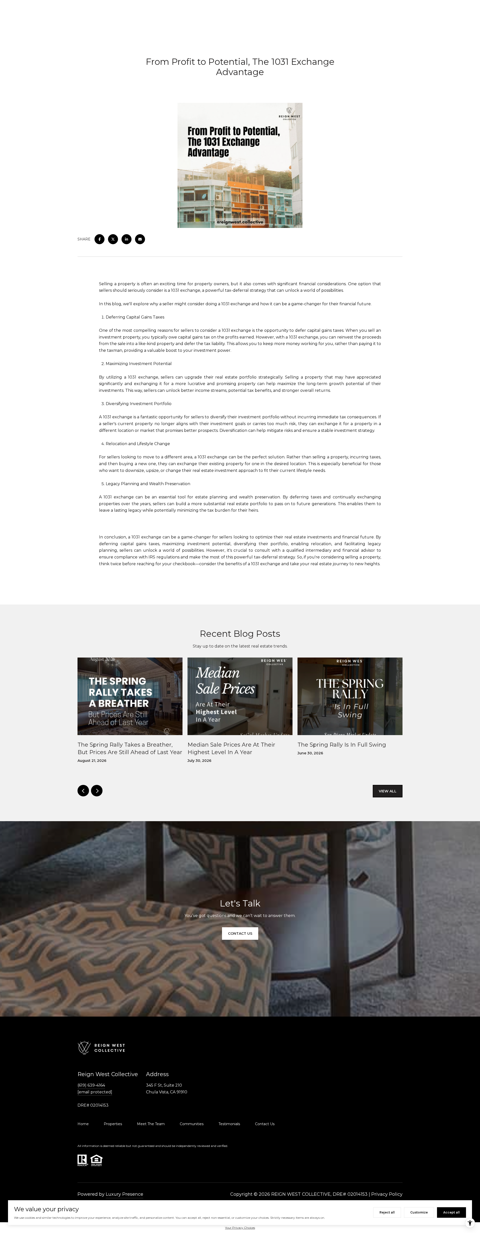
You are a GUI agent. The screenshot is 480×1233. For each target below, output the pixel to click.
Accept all (451, 1212)
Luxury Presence (124, 1194)
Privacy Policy (386, 1194)
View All (387, 791)
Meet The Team (151, 1124)
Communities (192, 1124)
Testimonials (229, 1124)
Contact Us (264, 1124)
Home (83, 1124)
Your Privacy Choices (240, 1227)
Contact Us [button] (240, 933)
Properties (113, 1124)
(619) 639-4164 (91, 1085)
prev (83, 790)
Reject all (387, 1212)
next (96, 790)
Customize (419, 1212)
